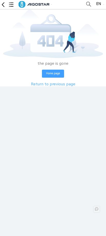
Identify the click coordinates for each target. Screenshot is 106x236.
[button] (32, 4)
